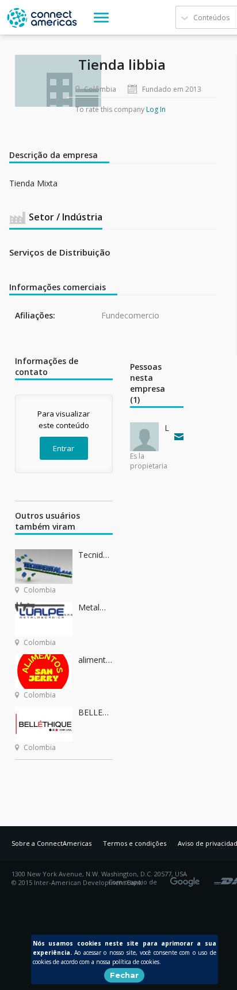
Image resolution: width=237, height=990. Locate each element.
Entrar (63, 448)
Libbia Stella (167, 427)
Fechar (124, 975)
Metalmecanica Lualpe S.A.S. (95, 607)
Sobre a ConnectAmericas (51, 843)
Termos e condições (134, 843)
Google (187, 878)
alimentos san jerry (95, 659)
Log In (156, 109)
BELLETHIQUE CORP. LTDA (95, 712)
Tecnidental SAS (95, 554)
